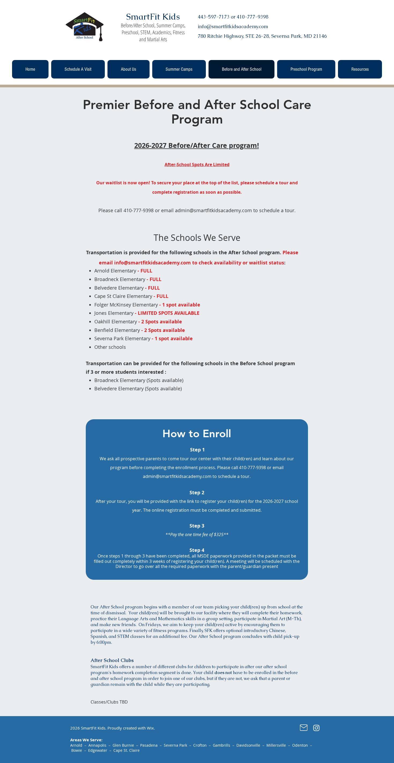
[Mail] (303, 727)
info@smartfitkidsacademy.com (152, 262)
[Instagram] (316, 728)
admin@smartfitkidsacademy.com (213, 210)
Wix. (151, 728)
